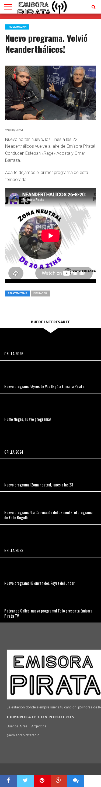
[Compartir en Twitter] (25, 781)
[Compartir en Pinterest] (42, 781)
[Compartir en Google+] (59, 781)
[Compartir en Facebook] (8, 781)
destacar (40, 293)
